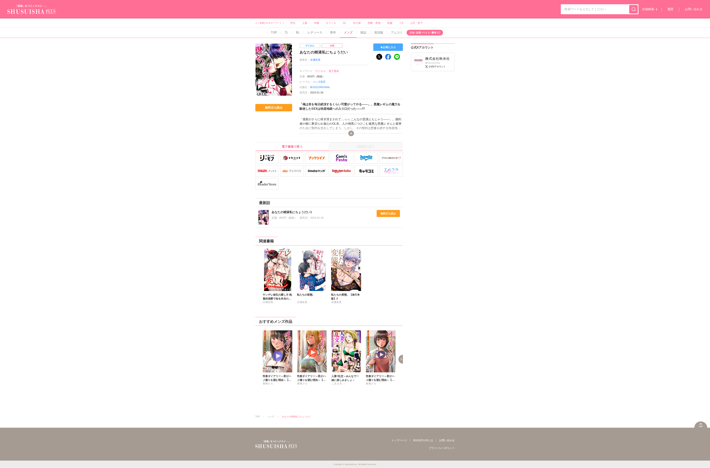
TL (286, 32)
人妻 (304, 22)
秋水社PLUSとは (423, 440)
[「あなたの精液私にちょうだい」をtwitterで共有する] (379, 57)
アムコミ (397, 32)
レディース (314, 32)
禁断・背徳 (374, 22)
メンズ (348, 32)
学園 (316, 22)
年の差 (357, 22)
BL (298, 32)
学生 (292, 22)
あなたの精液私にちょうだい (296, 416)
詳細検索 (648, 9)
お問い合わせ (694, 9)
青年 (333, 32)
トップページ (399, 440)
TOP (274, 32)
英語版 (378, 32)
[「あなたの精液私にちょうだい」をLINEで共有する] (397, 57)
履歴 (670, 9)
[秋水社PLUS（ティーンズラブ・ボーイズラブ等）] (31, 11)
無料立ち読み (388, 213)
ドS (401, 22)
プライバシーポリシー (442, 448)
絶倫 (389, 22)
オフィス (331, 22)
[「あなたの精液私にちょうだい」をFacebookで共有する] (388, 57)
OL (344, 22)
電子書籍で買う (292, 146)
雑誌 (363, 32)
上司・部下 (416, 22)
